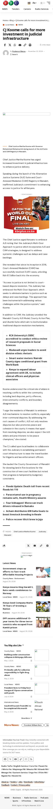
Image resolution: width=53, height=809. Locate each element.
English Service (21, 766)
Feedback (5, 785)
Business (6, 613)
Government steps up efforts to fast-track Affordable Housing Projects (18, 571)
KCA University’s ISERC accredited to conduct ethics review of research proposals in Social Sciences (26, 340)
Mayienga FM (19, 769)
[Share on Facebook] (5, 45)
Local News (9, 25)
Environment (20, 578)
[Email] (20, 45)
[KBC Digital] (11, 3)
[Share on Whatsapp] (15, 45)
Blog (12, 20)
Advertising (39, 782)
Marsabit (7, 535)
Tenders (13, 782)
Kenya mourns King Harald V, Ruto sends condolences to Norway (18, 590)
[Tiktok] (21, 759)
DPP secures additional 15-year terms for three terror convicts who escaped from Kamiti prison (18, 623)
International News (11, 702)
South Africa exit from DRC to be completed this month (17, 707)
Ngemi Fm (6, 775)
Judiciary (42, 532)
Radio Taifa (6, 766)
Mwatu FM (32, 769)
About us (5, 782)
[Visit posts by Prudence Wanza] (6, 53)
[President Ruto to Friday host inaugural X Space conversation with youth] (42, 688)
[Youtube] (15, 759)
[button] (29, 3)
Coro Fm (33, 766)
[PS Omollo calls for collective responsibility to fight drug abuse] (42, 670)
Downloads (28, 782)
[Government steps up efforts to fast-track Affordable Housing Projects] (43, 572)
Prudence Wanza (18, 51)
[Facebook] (5, 759)
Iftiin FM (42, 772)
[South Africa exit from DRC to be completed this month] (42, 706)
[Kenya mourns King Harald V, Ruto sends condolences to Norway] (43, 591)
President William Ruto (33, 725)
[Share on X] (10, 45)
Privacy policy (24, 785)
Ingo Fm (33, 772)
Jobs (20, 782)
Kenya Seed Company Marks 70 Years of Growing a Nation (18, 605)
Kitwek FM (43, 769)
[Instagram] (26, 759)
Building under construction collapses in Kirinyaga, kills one (18, 655)
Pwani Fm (43, 766)
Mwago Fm (6, 772)
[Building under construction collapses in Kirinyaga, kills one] (42, 655)
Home (5, 20)
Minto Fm (7, 769)
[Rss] (31, 759)
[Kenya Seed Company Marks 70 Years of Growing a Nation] (43, 606)
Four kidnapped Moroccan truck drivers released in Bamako (23, 504)
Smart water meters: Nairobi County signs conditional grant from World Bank (26, 361)
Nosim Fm (16, 775)
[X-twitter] (10, 759)
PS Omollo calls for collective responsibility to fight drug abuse (17, 672)
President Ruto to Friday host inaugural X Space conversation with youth (18, 690)
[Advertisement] (26, 84)
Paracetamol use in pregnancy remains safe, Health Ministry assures (24, 496)
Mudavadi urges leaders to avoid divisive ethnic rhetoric (26, 351)
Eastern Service (20, 772)
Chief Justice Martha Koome (24, 532)
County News (8, 578)
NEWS (20, 25)
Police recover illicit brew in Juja (24, 519)
